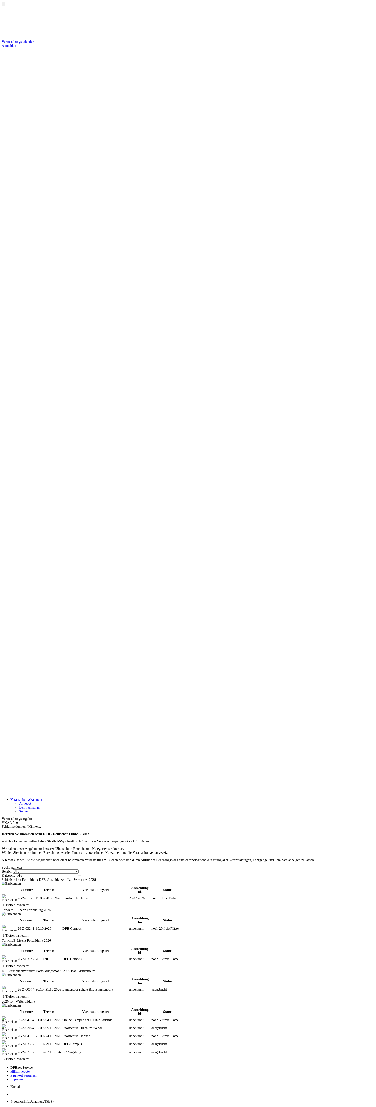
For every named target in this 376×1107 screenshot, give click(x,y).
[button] (3, 4)
